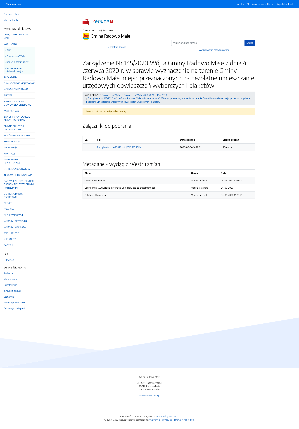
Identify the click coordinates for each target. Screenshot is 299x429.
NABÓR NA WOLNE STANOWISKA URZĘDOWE (17, 103)
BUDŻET (8, 95)
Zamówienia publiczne (263, 4)
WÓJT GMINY (10, 43)
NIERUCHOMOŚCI (12, 141)
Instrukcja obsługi (12, 290)
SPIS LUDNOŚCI (11, 233)
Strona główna (13, 4)
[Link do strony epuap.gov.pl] (103, 21)
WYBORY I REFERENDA (15, 221)
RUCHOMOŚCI (11, 147)
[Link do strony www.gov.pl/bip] (87, 21)
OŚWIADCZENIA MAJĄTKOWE (19, 83)
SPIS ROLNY (10, 239)
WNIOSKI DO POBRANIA (16, 89)
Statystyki (9, 296)
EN (242, 4)
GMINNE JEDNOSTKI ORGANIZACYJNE (14, 128)
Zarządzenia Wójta (16, 56)
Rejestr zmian (10, 284)
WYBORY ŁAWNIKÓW (15, 227)
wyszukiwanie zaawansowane (214, 49)
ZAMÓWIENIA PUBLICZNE (17, 135)
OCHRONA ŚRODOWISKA (17, 168)
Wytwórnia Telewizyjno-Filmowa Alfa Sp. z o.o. (171, 419)
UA (237, 4)
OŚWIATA (9, 209)
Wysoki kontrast (285, 4)
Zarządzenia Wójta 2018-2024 (139, 95)
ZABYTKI (8, 245)
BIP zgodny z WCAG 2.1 (168, 416)
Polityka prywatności (14, 302)
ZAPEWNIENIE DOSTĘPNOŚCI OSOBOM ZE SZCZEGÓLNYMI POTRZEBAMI (19, 184)
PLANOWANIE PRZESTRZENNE (12, 161)
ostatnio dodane (118, 46)
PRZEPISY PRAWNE (14, 215)
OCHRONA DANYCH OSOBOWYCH (14, 195)
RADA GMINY (10, 77)
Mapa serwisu (10, 279)
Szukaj (250, 42)
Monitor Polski (11, 20)
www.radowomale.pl (149, 395)
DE (248, 4)
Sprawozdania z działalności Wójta (14, 69)
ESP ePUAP (9, 259)
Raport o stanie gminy (17, 61)
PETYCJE (8, 203)
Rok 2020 (162, 95)
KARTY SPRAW (11, 110)
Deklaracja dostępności (15, 308)
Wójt (9, 49)
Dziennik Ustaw (11, 14)
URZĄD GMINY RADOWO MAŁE (16, 36)
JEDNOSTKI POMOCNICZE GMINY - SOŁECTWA (17, 118)
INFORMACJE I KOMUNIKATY (18, 174)
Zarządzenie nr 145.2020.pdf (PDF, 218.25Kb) (119, 147)
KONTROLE (9, 153)
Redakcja (8, 273)
